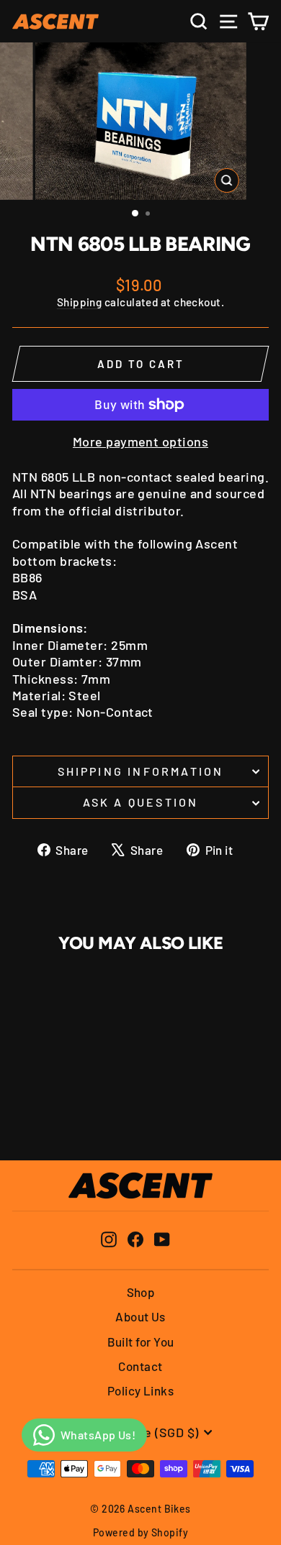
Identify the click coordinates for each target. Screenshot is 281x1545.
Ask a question (141, 802)
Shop (141, 1292)
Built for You (140, 1341)
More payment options (140, 441)
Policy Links (140, 1390)
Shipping (79, 301)
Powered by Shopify (140, 1532)
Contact (140, 1366)
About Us (140, 1316)
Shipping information (141, 771)
